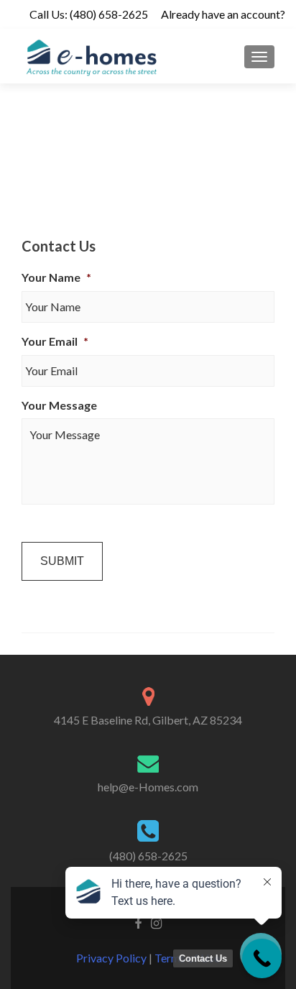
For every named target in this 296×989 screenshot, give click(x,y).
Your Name (56, 277)
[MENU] (259, 56)
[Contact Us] (262, 958)
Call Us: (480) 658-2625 (88, 14)
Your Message (59, 405)
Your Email (55, 341)
